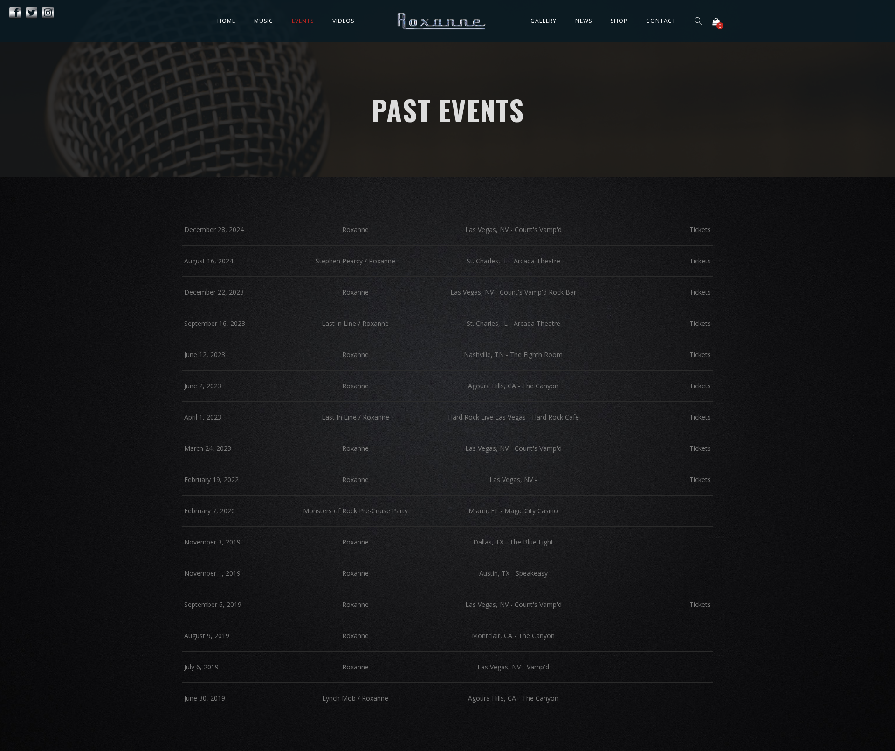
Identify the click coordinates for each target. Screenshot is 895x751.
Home (226, 21)
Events (303, 21)
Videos (343, 21)
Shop (619, 21)
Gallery (543, 21)
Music (263, 21)
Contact (661, 21)
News (583, 21)
